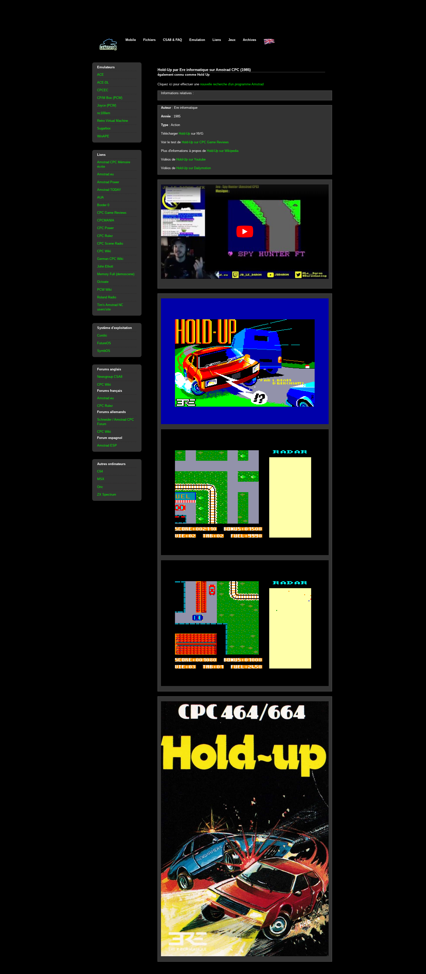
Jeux (231, 40)
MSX (100, 479)
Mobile (130, 40)
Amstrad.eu (105, 174)
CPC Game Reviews (111, 213)
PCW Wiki (104, 289)
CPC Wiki (104, 251)
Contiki (102, 335)
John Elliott (105, 266)
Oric (100, 487)
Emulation (197, 40)
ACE (100, 74)
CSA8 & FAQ (172, 40)
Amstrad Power (108, 182)
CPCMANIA (105, 220)
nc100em (103, 113)
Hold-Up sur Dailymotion (193, 168)
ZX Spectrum (106, 494)
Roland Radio (106, 297)
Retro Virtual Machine (112, 121)
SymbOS (103, 351)
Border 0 (103, 205)
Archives (249, 40)
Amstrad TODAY (109, 190)
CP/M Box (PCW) (109, 98)
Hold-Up (184, 133)
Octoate (102, 282)
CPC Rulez (105, 236)
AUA (100, 197)
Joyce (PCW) (106, 105)
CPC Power (105, 228)
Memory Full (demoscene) (115, 274)
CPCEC (102, 90)
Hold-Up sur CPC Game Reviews (205, 142)
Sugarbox (104, 128)
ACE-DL (103, 82)
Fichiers (149, 40)
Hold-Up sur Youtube (191, 159)
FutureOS (104, 343)
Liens (217, 40)
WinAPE (103, 136)
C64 (100, 471)
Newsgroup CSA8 (109, 377)
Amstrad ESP (107, 445)
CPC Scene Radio (110, 243)
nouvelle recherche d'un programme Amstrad (232, 84)
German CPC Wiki (110, 259)
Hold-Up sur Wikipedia (222, 151)
